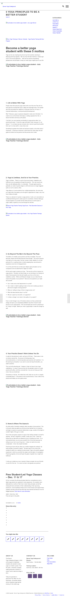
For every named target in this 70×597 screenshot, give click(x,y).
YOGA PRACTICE (57, 29)
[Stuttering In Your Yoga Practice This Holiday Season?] (68, 298)
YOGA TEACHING (57, 31)
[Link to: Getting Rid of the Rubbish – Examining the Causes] (32, 539)
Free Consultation (51, 562)
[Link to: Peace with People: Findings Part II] (22, 539)
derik (19, 502)
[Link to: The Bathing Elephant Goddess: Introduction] (13, 539)
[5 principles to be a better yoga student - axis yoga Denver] (25, 29)
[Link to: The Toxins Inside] (37, 539)
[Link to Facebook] (57, 593)
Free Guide (50, 558)
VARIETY (8, 17)
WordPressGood (49, 593)
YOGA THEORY (57, 33)
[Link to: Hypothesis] (17, 539)
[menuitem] (62, 6)
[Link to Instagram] (60, 593)
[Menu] (66, 6)
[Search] (62, 6)
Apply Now (49, 563)
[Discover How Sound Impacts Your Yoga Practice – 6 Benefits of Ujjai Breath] (1, 298)
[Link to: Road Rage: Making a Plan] (8, 539)
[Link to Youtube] (63, 593)
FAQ (48, 560)
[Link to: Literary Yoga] (41, 539)
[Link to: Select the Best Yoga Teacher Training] (27, 539)
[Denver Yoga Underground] (14, 6)
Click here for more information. (22, 491)
